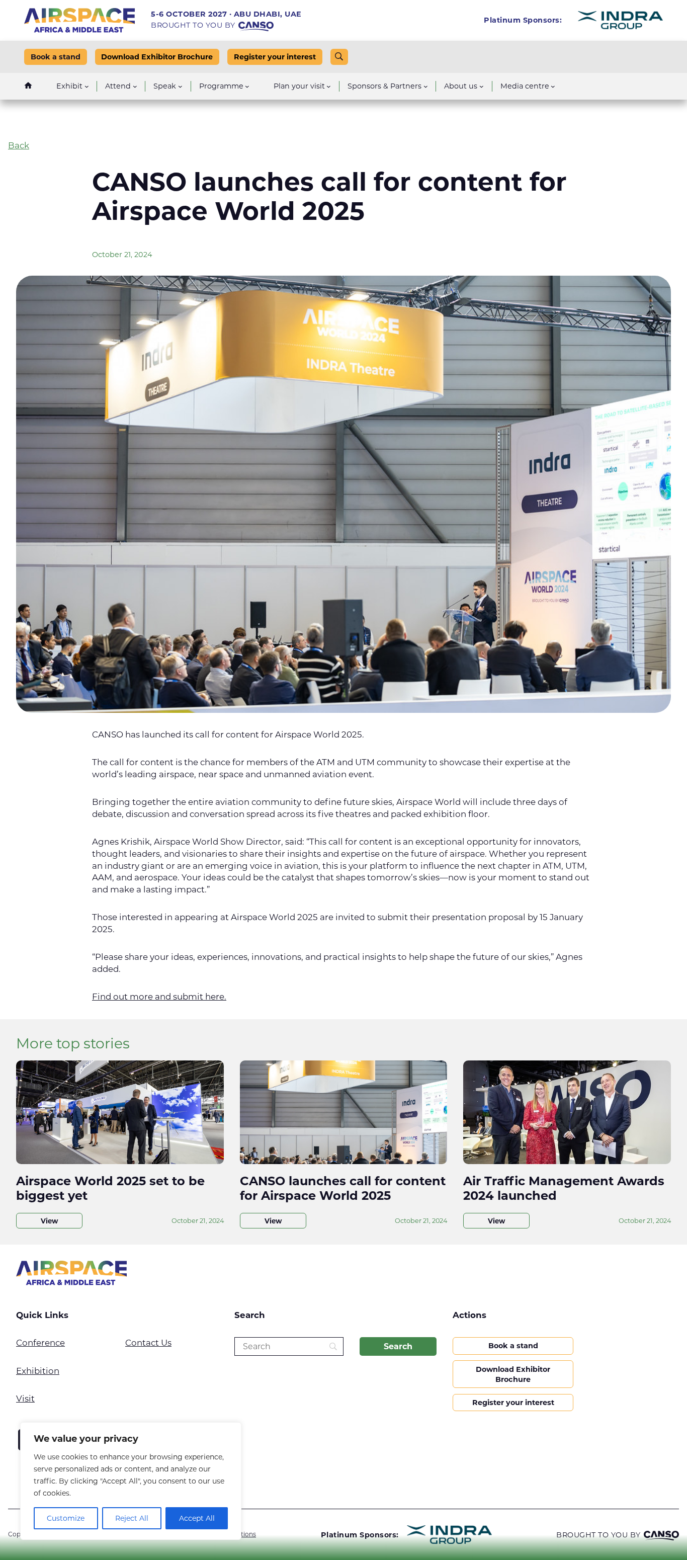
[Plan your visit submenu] (328, 86)
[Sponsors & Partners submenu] (425, 86)
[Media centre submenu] (553, 86)
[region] (130, 1481)
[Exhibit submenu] (86, 86)
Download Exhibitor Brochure (157, 56)
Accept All (197, 1518)
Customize (65, 1518)
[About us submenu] (481, 86)
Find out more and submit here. (159, 997)
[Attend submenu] (135, 86)
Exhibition (37, 1371)
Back (18, 145)
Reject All (131, 1518)
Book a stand (55, 56)
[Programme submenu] (247, 86)
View (49, 1221)
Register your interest (275, 56)
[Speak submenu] (180, 86)
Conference (40, 1343)
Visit (25, 1398)
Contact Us (148, 1343)
